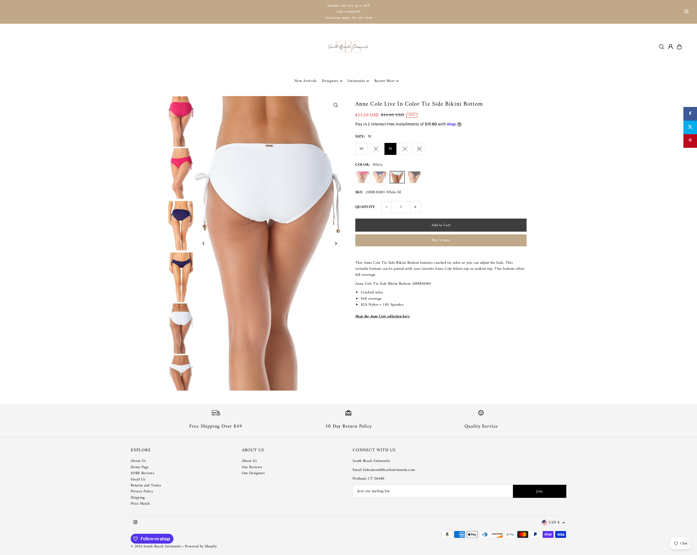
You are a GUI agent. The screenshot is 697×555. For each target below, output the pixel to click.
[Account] (670, 46)
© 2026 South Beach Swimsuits (156, 546)
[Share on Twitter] (690, 127)
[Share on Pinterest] (690, 141)
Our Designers (253, 473)
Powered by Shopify (201, 546)
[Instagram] (686, 12)
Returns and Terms (146, 485)
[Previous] (204, 243)
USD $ (554, 523)
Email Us (138, 479)
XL (419, 149)
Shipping (138, 497)
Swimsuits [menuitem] (356, 81)
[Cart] (679, 46)
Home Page (140, 467)
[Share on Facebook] (690, 114)
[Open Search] (661, 46)
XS (361, 149)
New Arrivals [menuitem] (305, 81)
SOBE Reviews (142, 473)
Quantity (365, 207)
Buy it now (441, 240)
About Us (138, 461)
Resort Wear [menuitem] (384, 81)
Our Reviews (252, 467)
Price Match (140, 503)
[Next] (335, 243)
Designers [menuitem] (330, 81)
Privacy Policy (142, 491)
